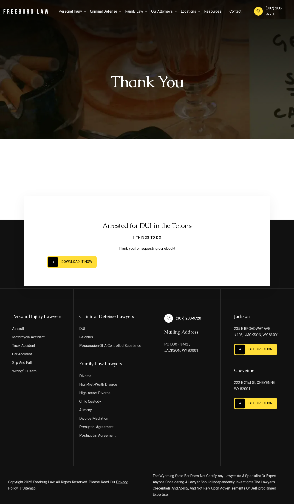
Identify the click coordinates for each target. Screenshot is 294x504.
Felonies (86, 337)
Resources (212, 11)
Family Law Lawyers (100, 364)
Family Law (134, 11)
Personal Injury (70, 11)
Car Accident (22, 354)
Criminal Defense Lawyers (106, 316)
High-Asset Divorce (94, 393)
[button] (73, 11)
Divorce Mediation (93, 418)
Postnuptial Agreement (97, 435)
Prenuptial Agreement (96, 427)
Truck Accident (23, 345)
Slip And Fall (22, 362)
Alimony (85, 410)
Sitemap (29, 488)
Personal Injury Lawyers (36, 316)
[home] (25, 11)
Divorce (85, 376)
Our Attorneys (162, 11)
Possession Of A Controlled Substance (110, 345)
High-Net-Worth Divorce (98, 384)
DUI (82, 328)
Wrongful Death (24, 371)
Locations (188, 11)
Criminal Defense (103, 11)
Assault (18, 328)
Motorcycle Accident (28, 337)
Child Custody (90, 401)
